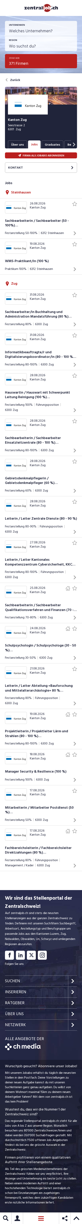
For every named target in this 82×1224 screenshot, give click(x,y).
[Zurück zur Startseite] (23, 1049)
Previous (4, 144)
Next (74, 144)
